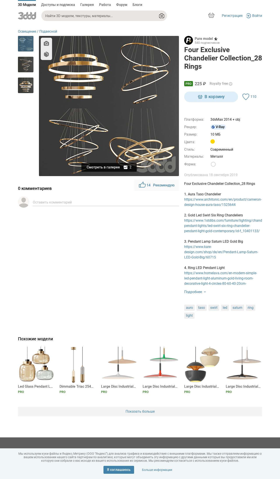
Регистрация (232, 16)
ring (251, 308)
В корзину (215, 96)
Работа (105, 5)
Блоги (137, 5)
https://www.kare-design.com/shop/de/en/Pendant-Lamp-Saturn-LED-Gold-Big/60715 (221, 252)
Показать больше (140, 411)
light (189, 315)
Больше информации (157, 470)
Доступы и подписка (58, 5)
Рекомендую (161, 185)
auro (189, 308)
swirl (213, 308)
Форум (121, 5)
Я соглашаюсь (119, 470)
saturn (237, 308)
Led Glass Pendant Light (35, 386)
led (225, 308)
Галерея (87, 5)
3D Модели (27, 5)
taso (201, 308)
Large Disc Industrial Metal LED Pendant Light (118, 386)
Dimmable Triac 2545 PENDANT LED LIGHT (77, 386)
